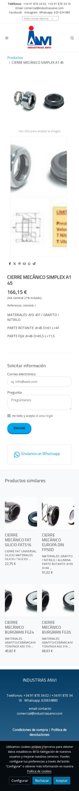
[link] (39, 38)
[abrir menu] (7, 38)
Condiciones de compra (30, 729)
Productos (15, 57)
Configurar (20, 780)
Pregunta (14, 392)
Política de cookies (39, 771)
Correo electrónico (21, 374)
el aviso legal (44, 416)
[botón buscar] (72, 38)
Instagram (30, 12)
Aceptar (62, 780)
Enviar (19, 428)
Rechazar (42, 780)
